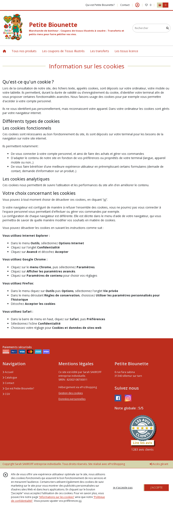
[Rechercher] (167, 28)
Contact (125, 5)
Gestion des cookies (70, 393)
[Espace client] (137, 5)
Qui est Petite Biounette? (19, 388)
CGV (7, 394)
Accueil (8, 372)
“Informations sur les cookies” (56, 497)
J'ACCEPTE (156, 487)
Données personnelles (71, 399)
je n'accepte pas (122, 487)
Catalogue (10, 377)
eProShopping (116, 464)
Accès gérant (160, 464)
